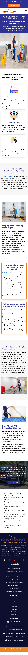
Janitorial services (14, 588)
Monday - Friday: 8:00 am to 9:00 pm (15, 633)
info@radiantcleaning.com (15, 629)
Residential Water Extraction (14, 591)
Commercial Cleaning (14, 568)
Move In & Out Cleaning (14, 574)
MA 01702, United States (15, 626)
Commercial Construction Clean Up (14, 571)
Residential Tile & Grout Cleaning (14, 579)
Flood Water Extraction (14, 585)
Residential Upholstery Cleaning (14, 582)
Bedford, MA (8, 273)
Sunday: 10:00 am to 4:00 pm (15, 640)
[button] (25, 10)
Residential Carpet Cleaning (14, 577)
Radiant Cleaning (8, 176)
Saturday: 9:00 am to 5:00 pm (15, 636)
